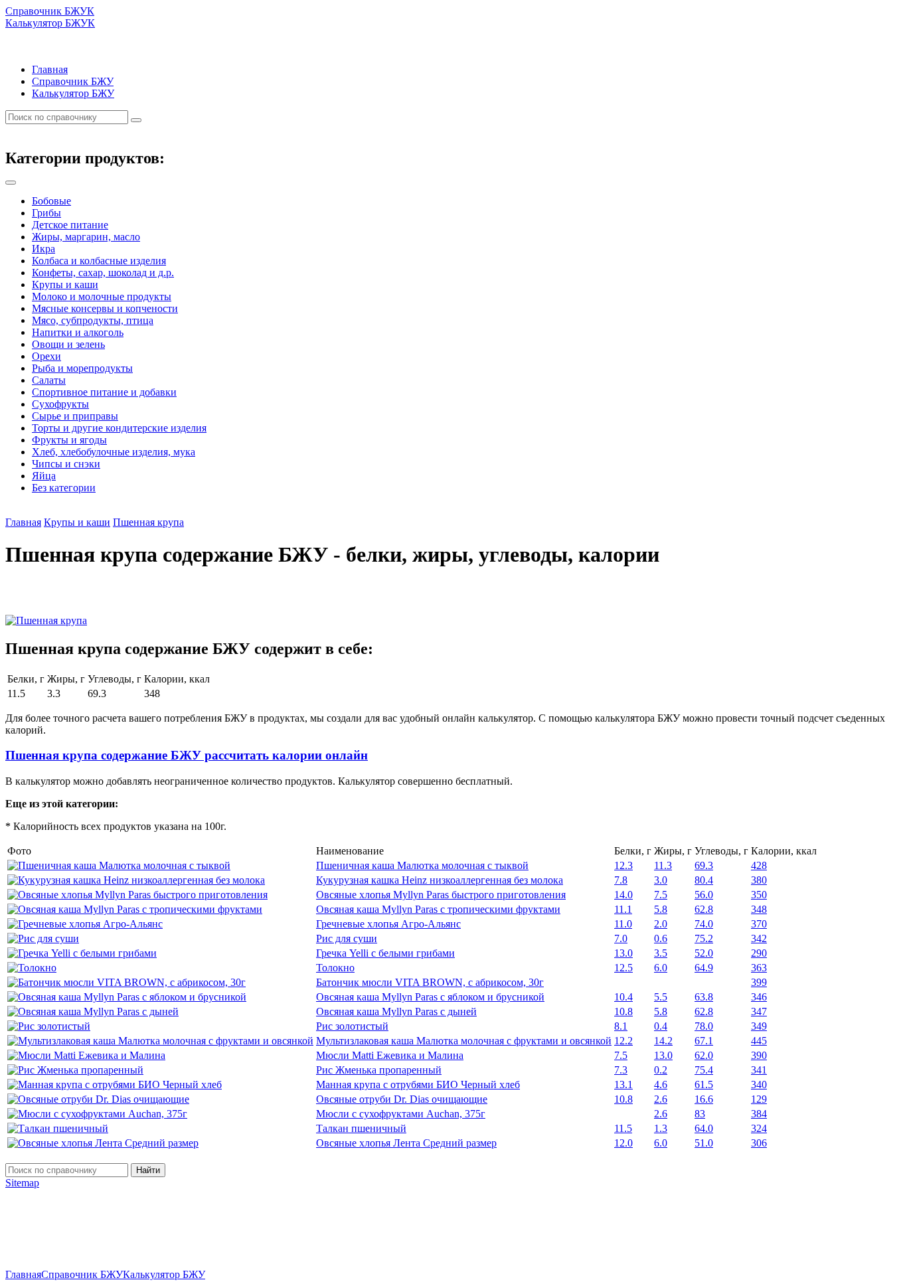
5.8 (660, 909)
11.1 (623, 909)
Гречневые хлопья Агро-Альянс (388, 923)
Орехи (46, 356)
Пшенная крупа (148, 522)
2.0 (660, 923)
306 (759, 1143)
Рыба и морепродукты (82, 368)
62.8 (704, 909)
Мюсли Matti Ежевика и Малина (389, 1055)
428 (759, 865)
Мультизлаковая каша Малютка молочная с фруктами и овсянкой (464, 1040)
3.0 (660, 880)
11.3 (663, 865)
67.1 (704, 1040)
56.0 (704, 894)
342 (759, 938)
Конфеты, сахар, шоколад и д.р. (103, 272)
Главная (50, 69)
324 (759, 1128)
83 (700, 1113)
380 (759, 880)
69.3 (704, 865)
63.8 (704, 997)
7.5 (660, 894)
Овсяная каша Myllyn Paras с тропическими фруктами (438, 909)
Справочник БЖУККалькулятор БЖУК (50, 17)
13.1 (623, 1084)
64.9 (704, 967)
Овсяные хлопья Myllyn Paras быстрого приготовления (441, 894)
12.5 (623, 967)
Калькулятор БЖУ (73, 93)
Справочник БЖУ (73, 81)
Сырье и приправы (75, 416)
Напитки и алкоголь (78, 332)
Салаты (49, 380)
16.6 (704, 1099)
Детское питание (70, 224)
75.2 (704, 938)
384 (759, 1113)
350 (759, 894)
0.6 (660, 938)
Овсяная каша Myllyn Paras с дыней (396, 1011)
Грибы (46, 212)
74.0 (704, 923)
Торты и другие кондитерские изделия (119, 428)
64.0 (704, 1128)
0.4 (660, 1026)
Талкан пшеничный (361, 1128)
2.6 (660, 1099)
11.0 (623, 923)
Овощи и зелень (68, 344)
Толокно (335, 967)
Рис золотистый (352, 1026)
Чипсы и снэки (66, 463)
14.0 (623, 894)
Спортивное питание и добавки (104, 392)
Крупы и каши (65, 284)
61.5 (704, 1084)
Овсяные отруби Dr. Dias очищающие (401, 1099)
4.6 (660, 1084)
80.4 (704, 880)
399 (759, 982)
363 (759, 967)
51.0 (704, 1143)
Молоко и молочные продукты (101, 296)
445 (759, 1040)
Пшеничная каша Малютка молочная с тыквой (422, 865)
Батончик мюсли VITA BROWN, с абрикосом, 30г (430, 982)
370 (759, 923)
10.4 (623, 997)
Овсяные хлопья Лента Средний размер (406, 1143)
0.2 (660, 1070)
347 (759, 1011)
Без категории (64, 487)
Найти (148, 1170)
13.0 (623, 953)
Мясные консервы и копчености (105, 308)
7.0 (620, 938)
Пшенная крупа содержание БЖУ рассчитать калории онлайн (186, 755)
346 (759, 997)
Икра (43, 248)
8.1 (620, 1026)
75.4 (704, 1070)
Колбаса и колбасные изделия (99, 260)
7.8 (620, 880)
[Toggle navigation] (10, 183)
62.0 (704, 1055)
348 (759, 909)
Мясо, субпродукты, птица (92, 320)
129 (759, 1099)
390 (759, 1055)
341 (759, 1070)
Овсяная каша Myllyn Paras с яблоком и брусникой (430, 997)
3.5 (660, 953)
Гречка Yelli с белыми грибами (385, 953)
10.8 (623, 1011)
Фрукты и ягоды (69, 439)
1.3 (660, 1128)
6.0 (660, 967)
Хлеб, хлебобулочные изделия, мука (113, 451)
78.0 (704, 1026)
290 (759, 953)
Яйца (44, 475)
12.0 (623, 1143)
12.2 (623, 1040)
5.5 (660, 997)
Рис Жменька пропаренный (379, 1070)
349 (759, 1026)
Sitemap (22, 1182)
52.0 (704, 953)
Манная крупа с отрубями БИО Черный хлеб (418, 1084)
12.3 (623, 865)
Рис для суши (346, 938)
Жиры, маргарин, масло (86, 236)
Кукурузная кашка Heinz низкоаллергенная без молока (439, 880)
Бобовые (51, 200)
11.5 (623, 1128)
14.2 (663, 1040)
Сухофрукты (60, 404)
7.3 (620, 1070)
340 (759, 1084)
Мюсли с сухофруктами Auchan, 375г (400, 1113)
